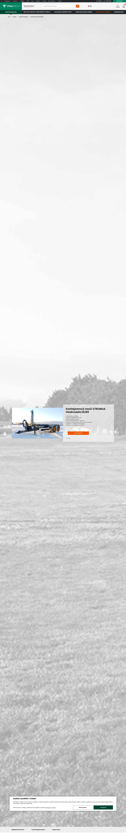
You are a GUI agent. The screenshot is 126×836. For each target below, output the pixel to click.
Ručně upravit (83, 807)
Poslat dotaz (78, 433)
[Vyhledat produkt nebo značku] (77, 6)
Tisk (69, 438)
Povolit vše (103, 807)
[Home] (1, 1)
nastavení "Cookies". (51, 807)
